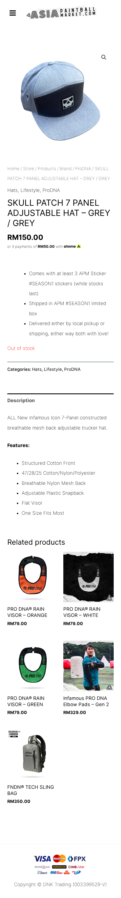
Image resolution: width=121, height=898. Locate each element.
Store (28, 168)
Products (47, 168)
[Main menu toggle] (13, 13)
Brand (65, 168)
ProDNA (83, 168)
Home (13, 168)
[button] (104, 57)
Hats (12, 190)
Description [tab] (21, 400)
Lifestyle (30, 190)
